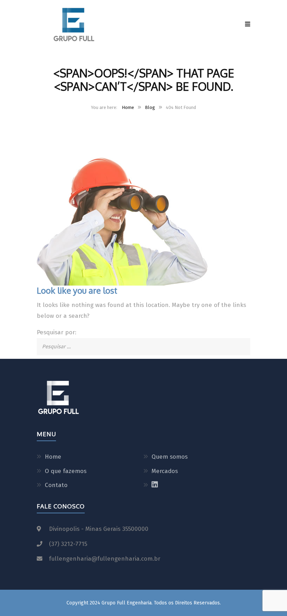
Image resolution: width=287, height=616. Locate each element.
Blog (150, 107)
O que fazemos (65, 471)
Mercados (165, 471)
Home (128, 107)
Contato (56, 485)
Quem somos (170, 456)
